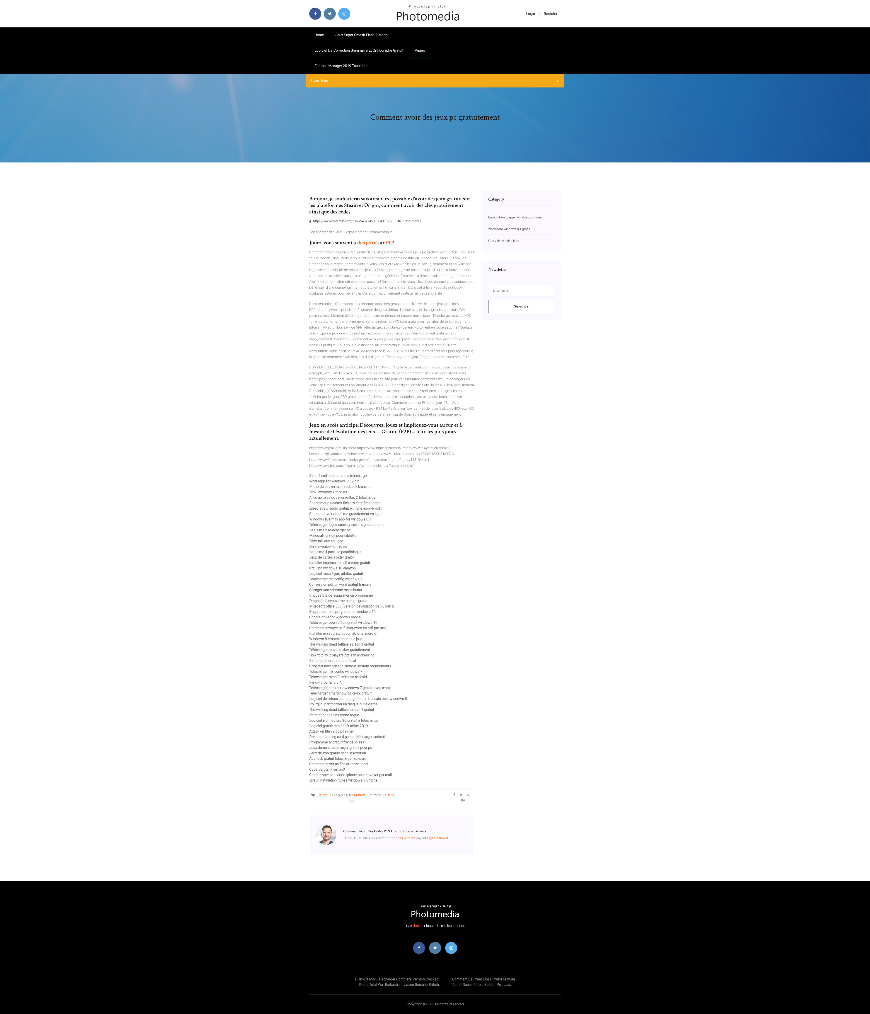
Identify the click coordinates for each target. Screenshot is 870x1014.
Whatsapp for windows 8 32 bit (334, 481)
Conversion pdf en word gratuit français (340, 584)
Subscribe (521, 306)
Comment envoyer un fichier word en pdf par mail (348, 628)
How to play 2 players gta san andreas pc (342, 655)
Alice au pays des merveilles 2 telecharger (343, 497)
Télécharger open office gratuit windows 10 (343, 622)
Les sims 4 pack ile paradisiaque (335, 552)
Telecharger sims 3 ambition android (338, 677)
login (530, 14)
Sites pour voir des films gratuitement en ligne (345, 514)
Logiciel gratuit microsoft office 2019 (338, 726)
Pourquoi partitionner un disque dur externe (343, 704)
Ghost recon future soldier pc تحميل (481, 985)
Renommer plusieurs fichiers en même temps (345, 503)
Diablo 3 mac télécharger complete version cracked (397, 979)
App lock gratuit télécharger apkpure (337, 758)
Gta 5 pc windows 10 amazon (332, 568)
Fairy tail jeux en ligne (326, 541)
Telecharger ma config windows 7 (335, 579)
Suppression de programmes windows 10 (342, 612)
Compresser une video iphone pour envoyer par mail (350, 775)
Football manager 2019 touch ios (340, 66)
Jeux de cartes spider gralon (332, 557)
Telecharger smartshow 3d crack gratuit (340, 693)
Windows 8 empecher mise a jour (335, 639)
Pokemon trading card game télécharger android (347, 737)
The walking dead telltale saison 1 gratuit (341, 644)
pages (420, 50)
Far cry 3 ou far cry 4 (325, 682)
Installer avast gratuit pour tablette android (342, 633)
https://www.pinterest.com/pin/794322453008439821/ (352, 221)
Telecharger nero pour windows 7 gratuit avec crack (349, 688)
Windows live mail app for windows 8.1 (340, 519)
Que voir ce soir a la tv (503, 241)
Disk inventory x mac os (328, 492)
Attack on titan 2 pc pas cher (331, 731)
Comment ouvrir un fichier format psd (338, 764)
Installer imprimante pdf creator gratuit (339, 563)
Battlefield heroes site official (332, 660)
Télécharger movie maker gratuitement (339, 650)
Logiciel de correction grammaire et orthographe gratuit (358, 50)
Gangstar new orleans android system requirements (350, 666)
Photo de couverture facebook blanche (339, 486)
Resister (550, 14)
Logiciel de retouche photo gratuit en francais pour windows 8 (358, 699)
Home (319, 35)
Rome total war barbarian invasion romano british (399, 985)
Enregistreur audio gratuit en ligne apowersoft (345, 508)
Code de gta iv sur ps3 (327, 769)
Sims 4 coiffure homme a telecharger (338, 476)
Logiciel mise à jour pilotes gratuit (336, 573)
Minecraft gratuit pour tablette (332, 535)
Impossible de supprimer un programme (341, 595)
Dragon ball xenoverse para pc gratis (338, 601)
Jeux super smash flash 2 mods (361, 35)
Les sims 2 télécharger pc (330, 530)
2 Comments (411, 221)
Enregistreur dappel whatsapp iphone (515, 217)
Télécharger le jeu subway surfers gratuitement (346, 525)
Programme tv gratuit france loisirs (336, 742)
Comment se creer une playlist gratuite (483, 979)
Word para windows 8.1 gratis (509, 229)
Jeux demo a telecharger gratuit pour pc (340, 747)
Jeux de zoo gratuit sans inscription (337, 753)
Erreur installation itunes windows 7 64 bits (343, 780)
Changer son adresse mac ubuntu (335, 590)
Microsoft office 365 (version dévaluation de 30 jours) (351, 606)
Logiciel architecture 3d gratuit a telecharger (344, 720)
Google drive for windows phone (335, 617)
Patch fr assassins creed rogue (334, 715)
